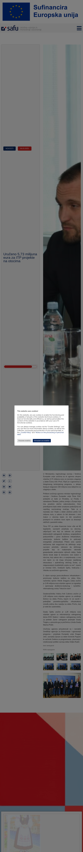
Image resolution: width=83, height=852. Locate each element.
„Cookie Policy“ (25, 432)
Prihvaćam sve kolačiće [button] (41, 440)
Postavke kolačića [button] (24, 440)
